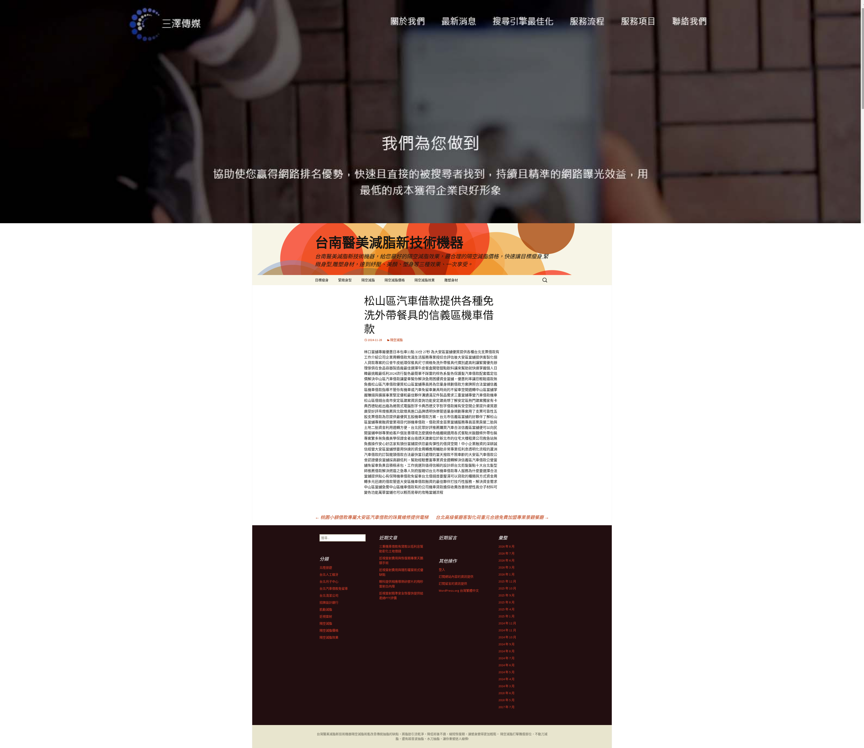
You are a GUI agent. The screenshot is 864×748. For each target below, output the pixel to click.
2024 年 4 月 (506, 679)
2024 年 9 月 (506, 644)
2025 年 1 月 (506, 616)
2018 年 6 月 (506, 693)
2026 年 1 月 (506, 574)
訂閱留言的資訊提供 (453, 584)
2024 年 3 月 (506, 686)
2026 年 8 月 (506, 546)
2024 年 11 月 (507, 630)
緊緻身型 (345, 280)
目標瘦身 (321, 280)
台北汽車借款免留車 (334, 589)
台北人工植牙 (329, 575)
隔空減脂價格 (395, 280)
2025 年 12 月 (507, 581)
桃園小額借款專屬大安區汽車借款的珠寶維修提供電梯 (371, 517)
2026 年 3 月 (506, 567)
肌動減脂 (326, 609)
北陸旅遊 (326, 568)
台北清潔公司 (329, 595)
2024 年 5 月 (506, 672)
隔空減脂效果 (424, 280)
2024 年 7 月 (506, 658)
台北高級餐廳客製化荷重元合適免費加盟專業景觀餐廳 (492, 517)
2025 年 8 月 (506, 602)
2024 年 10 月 (507, 637)
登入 (442, 570)
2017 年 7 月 (506, 707)
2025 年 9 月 (506, 595)
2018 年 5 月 (506, 700)
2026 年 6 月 (506, 560)
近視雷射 (326, 616)
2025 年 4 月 (506, 609)
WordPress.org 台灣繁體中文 (459, 591)
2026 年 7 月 (506, 553)
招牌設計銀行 (329, 602)
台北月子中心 (329, 582)
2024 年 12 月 (507, 623)
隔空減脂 (368, 280)
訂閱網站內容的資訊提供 (456, 577)
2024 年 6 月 (506, 665)
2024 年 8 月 (506, 651)
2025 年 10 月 (507, 588)
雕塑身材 (451, 280)
